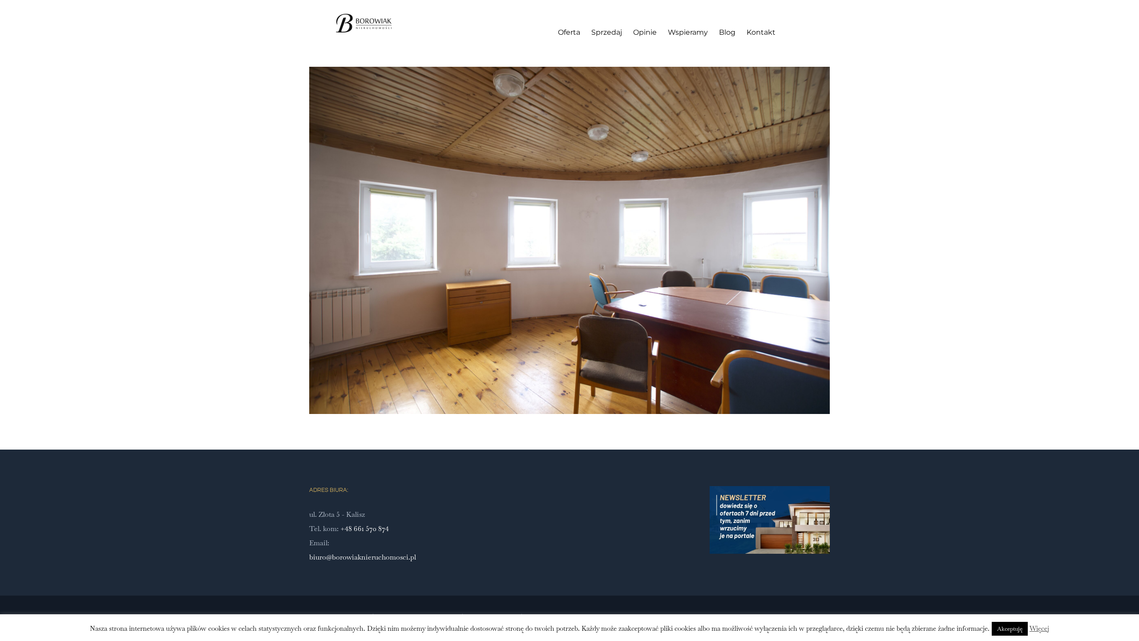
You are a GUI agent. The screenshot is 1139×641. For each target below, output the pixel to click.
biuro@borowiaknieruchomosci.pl (362, 557)
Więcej (1039, 628)
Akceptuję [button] (1009, 629)
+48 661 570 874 (364, 528)
